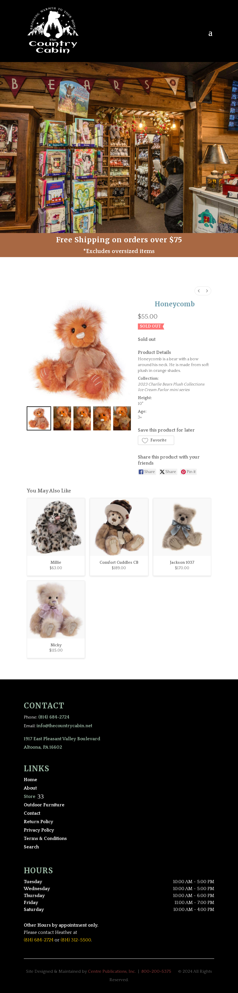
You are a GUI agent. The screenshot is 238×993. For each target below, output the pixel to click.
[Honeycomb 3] (102, 418)
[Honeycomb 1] (62, 418)
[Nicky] (56, 610)
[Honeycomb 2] (82, 418)
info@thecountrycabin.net (64, 725)
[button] (156, 440)
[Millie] (56, 527)
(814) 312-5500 (76, 940)
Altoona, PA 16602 (43, 747)
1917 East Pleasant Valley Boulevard (62, 738)
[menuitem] (199, 291)
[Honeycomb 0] (39, 418)
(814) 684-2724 (53, 717)
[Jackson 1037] (182, 527)
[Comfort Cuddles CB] (119, 527)
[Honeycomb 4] (122, 418)
